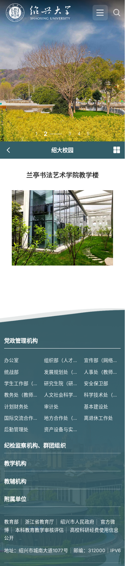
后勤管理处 (16, 429)
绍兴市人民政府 (77, 522)
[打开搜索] (116, 12)
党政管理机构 (21, 340)
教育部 (11, 522)
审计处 (51, 406)
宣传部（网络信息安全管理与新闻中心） (102, 360)
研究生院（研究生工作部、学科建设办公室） (62, 383)
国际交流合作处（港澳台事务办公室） (22, 418)
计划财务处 (16, 406)
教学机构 (15, 463)
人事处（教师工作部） (102, 372)
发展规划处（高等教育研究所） (62, 372)
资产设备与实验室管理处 (62, 429)
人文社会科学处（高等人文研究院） (62, 395)
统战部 (11, 372)
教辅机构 (15, 481)
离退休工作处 (98, 418)
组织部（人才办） (62, 360)
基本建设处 (96, 406)
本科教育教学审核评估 (39, 530)
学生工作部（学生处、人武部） (22, 383)
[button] (116, 150)
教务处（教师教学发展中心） (22, 395)
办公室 (11, 360)
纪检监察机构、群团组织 (35, 445)
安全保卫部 (96, 383)
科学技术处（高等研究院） (102, 395)
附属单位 (15, 498)
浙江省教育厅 (39, 522)
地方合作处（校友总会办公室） (62, 418)
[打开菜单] (100, 12)
